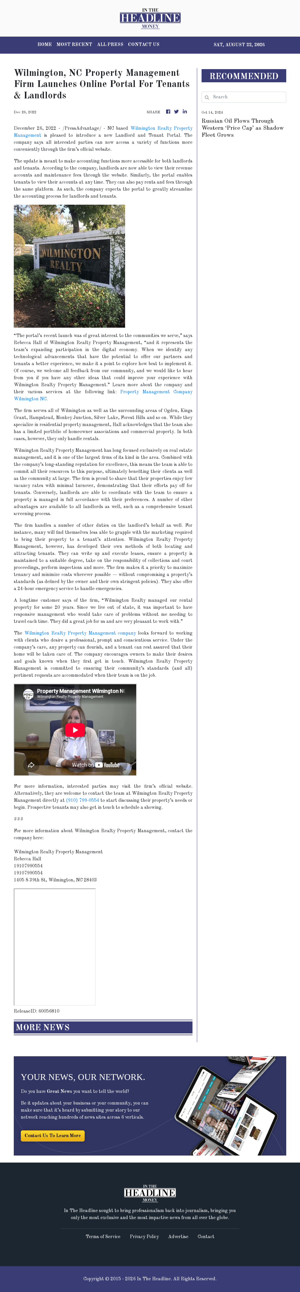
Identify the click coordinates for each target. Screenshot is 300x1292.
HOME (45, 44)
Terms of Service (103, 1237)
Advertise (178, 1237)
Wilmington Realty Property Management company (80, 633)
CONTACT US (143, 44)
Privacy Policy (144, 1237)
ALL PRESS (110, 44)
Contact (206, 1237)
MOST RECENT (74, 44)
